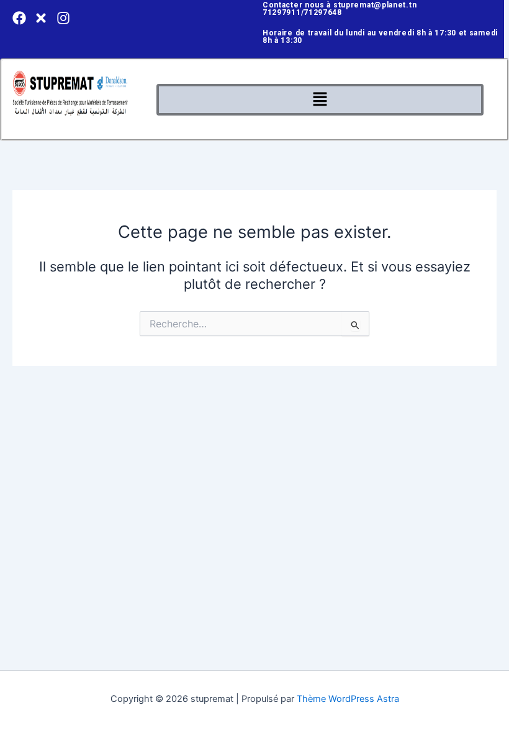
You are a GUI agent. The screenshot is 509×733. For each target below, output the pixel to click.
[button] (319, 99)
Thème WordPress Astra (348, 698)
